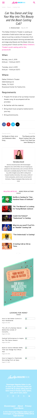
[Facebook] (4, 124)
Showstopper (10, 406)
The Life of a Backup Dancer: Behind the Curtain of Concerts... (12, 330)
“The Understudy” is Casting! (24, 235)
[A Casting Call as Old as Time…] (7, 246)
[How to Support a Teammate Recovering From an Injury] (30, 360)
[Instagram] (13, 396)
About (20, 406)
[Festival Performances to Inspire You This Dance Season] (30, 340)
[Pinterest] (8, 124)
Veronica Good (15, 28)
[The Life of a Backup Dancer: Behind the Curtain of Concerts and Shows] (30, 330)
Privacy (28, 406)
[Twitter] (13, 124)
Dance (9, 7)
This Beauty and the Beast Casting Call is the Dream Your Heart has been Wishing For (27, 139)
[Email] (18, 124)
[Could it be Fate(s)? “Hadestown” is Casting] (7, 218)
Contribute (18, 408)
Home (3, 7)
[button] (3, 2)
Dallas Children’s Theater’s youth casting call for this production (18, 47)
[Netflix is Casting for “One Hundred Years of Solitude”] (7, 199)
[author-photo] (18, 159)
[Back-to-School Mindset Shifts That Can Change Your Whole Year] (30, 350)
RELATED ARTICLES (10, 191)
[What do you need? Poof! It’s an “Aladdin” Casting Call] (7, 227)
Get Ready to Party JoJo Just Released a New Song (10, 138)
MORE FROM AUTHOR (26, 191)
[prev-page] (16, 253)
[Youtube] (29, 396)
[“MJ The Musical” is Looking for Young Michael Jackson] (7, 208)
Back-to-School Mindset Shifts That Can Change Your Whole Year (12, 349)
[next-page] (20, 253)
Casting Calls (16, 7)
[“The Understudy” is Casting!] (7, 236)
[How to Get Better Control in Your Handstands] (30, 321)
